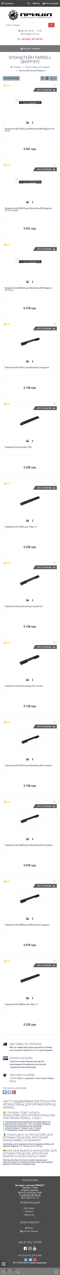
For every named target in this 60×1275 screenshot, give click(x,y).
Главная (16, 67)
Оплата (29, 1211)
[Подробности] (32, 122)
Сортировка (12, 78)
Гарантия (29, 1214)
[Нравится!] (54, 86)
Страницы (8, 3)
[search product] (51, 25)
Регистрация (51, 3)
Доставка (28, 1208)
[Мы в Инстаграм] (30, 1248)
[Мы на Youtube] (34, 1248)
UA (28, 3)
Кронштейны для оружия (37, 67)
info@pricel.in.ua (31, 34)
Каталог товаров (31, 48)
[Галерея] (27, 122)
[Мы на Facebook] (25, 1248)
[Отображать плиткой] (42, 78)
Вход (37, 3)
